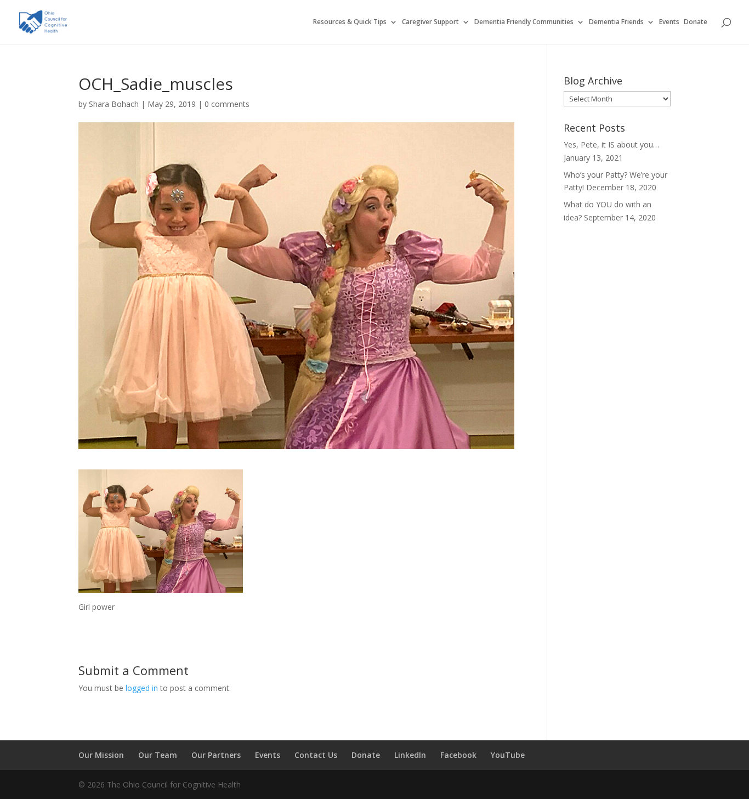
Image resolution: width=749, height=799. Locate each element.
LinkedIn (410, 755)
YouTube (508, 755)
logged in (142, 688)
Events (669, 22)
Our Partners (216, 755)
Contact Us (315, 755)
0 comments (227, 104)
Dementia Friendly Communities (524, 22)
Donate (695, 22)
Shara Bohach (114, 104)
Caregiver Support (430, 22)
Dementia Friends (616, 22)
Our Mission (101, 755)
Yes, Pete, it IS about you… (611, 144)
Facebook (458, 755)
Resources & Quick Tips (350, 22)
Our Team (157, 755)
